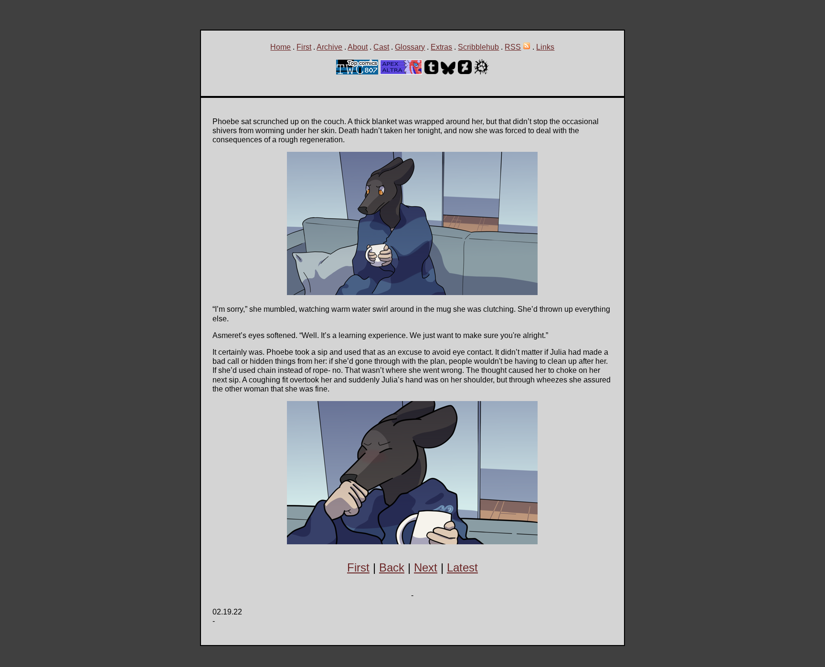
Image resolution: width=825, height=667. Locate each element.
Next (425, 567)
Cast (381, 47)
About (358, 47)
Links (545, 47)
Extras (441, 47)
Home (280, 47)
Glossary (410, 47)
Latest (462, 567)
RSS (513, 47)
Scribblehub (478, 47)
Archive (329, 47)
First (303, 47)
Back (391, 567)
